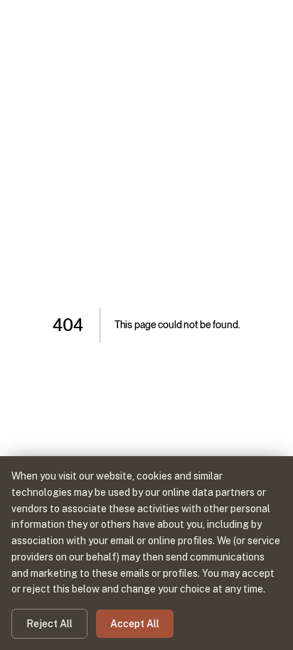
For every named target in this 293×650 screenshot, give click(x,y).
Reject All (49, 623)
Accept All (134, 623)
